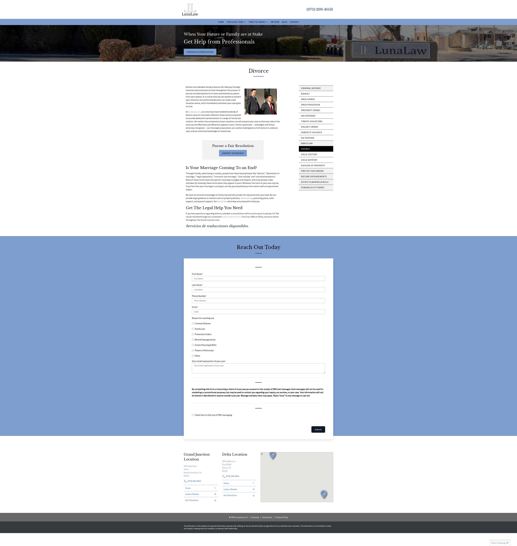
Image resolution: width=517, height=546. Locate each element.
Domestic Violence (311, 132)
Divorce (305, 149)
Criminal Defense (311, 88)
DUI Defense (307, 137)
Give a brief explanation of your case (208, 361)
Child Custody (309, 154)
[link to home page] (190, 9)
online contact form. (231, 216)
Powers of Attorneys (204, 350)
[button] (244, 22)
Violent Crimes (309, 126)
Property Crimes (310, 110)
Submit (318, 429)
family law (222, 201)
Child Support (309, 160)
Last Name (197, 285)
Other (197, 355)
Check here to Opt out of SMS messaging (213, 415)
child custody (246, 198)
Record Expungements (205, 339)
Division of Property (313, 165)
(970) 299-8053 (194, 481)
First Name (197, 274)
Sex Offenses (308, 115)
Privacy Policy (281, 517)
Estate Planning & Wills (205, 345)
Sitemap (255, 517)
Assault (305, 93)
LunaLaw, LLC (194, 111)
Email (194, 307)
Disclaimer (267, 517)
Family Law (307, 143)
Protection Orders (312, 171)
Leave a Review (192, 494)
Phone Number (199, 296)
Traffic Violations (311, 121)
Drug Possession (310, 104)
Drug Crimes (308, 99)
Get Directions (191, 500)
